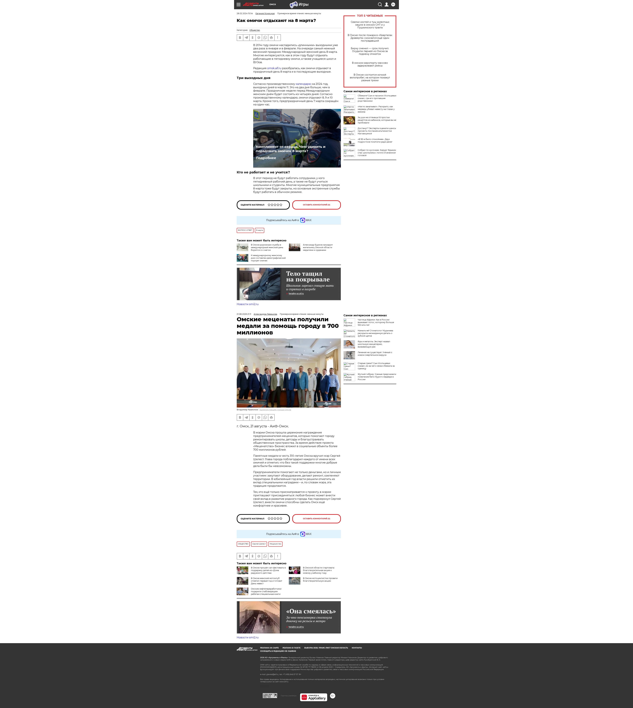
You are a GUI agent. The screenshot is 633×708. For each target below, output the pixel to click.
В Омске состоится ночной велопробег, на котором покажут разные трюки (370, 77)
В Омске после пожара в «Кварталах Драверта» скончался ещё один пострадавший (370, 38)
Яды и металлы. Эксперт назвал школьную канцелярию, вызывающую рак (374, 344)
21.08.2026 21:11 (244, 314)
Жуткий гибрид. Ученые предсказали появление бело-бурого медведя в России (377, 377)
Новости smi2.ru (248, 304)
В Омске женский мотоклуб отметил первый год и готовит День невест (266, 581)
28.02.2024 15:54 (245, 13)
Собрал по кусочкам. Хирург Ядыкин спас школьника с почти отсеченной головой (377, 153)
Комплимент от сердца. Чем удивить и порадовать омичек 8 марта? (290, 149)
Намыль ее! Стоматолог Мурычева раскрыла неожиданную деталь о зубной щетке (375, 333)
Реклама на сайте (269, 648)
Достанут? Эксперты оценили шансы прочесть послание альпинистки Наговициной (377, 131)
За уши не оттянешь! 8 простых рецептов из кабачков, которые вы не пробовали (377, 120)
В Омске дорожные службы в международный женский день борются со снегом (267, 247)
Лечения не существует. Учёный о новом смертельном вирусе (375, 353)
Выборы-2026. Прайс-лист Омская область (326, 648)
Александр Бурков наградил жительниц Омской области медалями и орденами (318, 247)
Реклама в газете (292, 648)
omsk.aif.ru (274, 68)
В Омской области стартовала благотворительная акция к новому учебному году (318, 570)
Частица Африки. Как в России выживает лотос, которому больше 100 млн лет (376, 322)
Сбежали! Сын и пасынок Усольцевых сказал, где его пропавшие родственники (377, 98)
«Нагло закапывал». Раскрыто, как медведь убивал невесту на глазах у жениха (376, 109)
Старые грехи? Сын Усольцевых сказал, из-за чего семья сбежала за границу (376, 366)
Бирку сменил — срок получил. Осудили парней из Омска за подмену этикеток (370, 51)
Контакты (357, 648)
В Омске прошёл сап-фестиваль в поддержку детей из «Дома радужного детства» (268, 570)
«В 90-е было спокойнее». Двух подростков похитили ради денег (375, 140)
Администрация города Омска (275, 409)
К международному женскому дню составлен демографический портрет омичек (268, 258)
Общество (254, 30)
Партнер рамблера (288, 696)
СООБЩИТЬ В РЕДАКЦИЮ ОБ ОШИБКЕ (278, 651)
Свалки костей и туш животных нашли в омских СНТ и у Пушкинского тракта (370, 25)
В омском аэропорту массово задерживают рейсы (370, 64)
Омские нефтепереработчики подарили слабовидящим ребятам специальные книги (266, 591)
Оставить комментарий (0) (316, 205)
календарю (304, 83)
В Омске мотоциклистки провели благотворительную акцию (320, 579)
